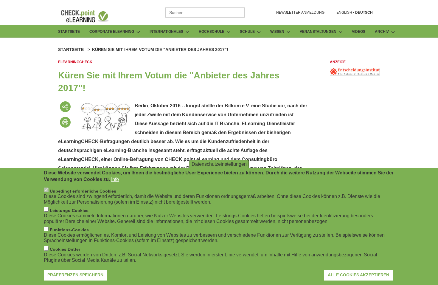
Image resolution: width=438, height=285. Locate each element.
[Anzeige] (355, 73)
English (344, 13)
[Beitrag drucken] (65, 122)
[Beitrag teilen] (65, 106)
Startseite (69, 32)
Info (115, 179)
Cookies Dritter (65, 249)
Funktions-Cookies (69, 229)
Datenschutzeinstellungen (219, 163)
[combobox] (205, 12)
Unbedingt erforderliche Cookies (83, 190)
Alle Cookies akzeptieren (358, 274)
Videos (358, 32)
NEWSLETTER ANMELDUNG (300, 12)
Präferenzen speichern (75, 274)
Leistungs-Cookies (69, 210)
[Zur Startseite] (89, 16)
